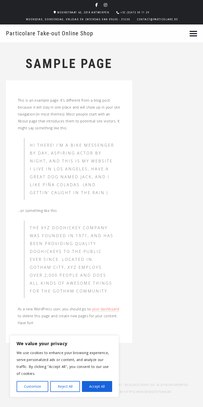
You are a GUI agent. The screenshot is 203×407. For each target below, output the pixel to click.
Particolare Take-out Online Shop (49, 33)
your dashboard (105, 309)
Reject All (65, 386)
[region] (64, 366)
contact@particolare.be (157, 19)
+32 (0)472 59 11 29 (135, 12)
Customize (32, 386)
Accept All (97, 386)
